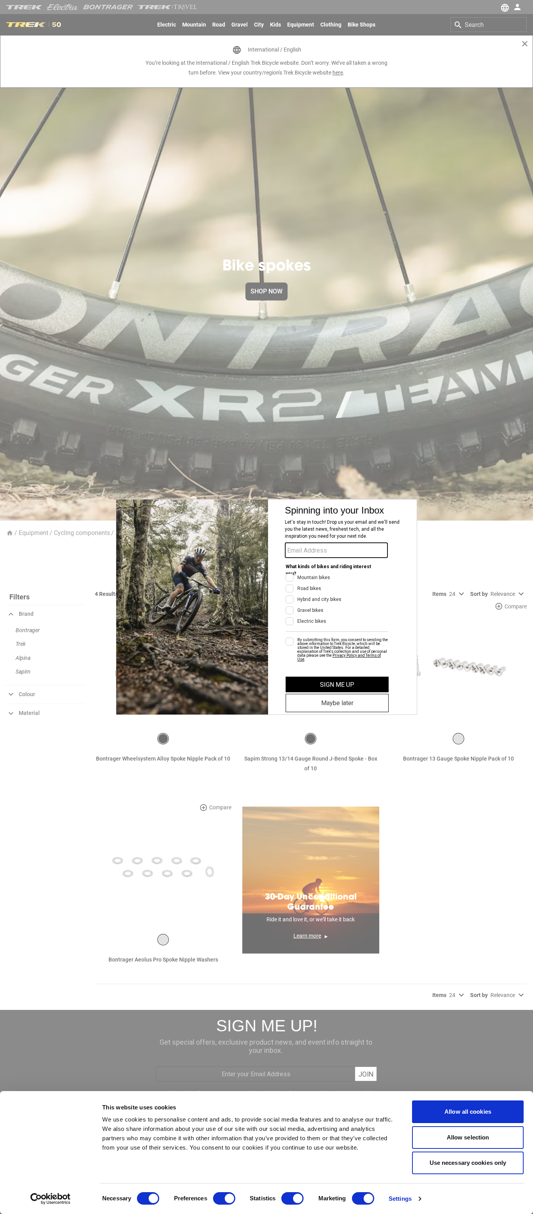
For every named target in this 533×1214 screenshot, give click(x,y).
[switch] (224, 1198)
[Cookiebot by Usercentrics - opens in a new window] (50, 1199)
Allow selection (468, 1137)
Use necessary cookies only (468, 1162)
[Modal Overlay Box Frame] (266, 607)
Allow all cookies (467, 1111)
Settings (400, 1198)
